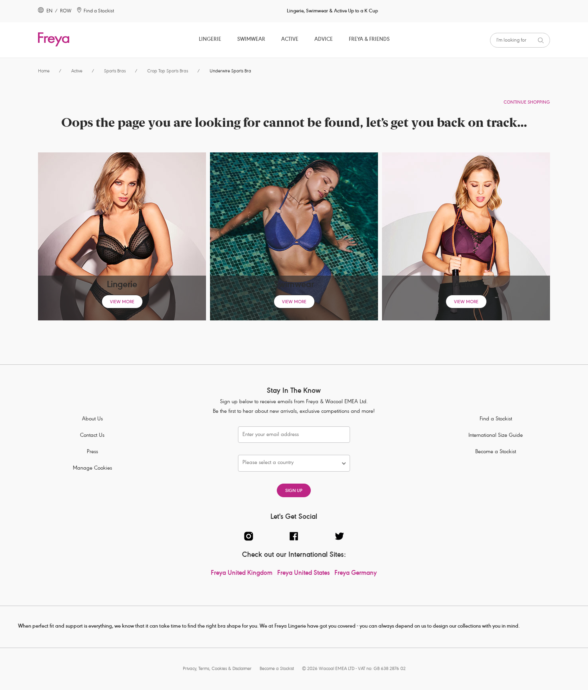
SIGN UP (293, 491)
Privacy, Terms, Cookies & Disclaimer (217, 669)
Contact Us (92, 436)
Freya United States (303, 573)
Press (92, 452)
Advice (323, 40)
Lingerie (210, 40)
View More (122, 302)
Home (44, 71)
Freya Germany (355, 573)
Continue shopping (527, 102)
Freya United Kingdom (241, 573)
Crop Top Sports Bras (167, 71)
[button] (290, 463)
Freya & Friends (369, 40)
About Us (92, 419)
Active (289, 40)
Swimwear (251, 40)
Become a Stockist (495, 452)
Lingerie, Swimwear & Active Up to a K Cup (332, 11)
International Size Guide (495, 436)
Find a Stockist (496, 419)
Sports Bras (115, 71)
